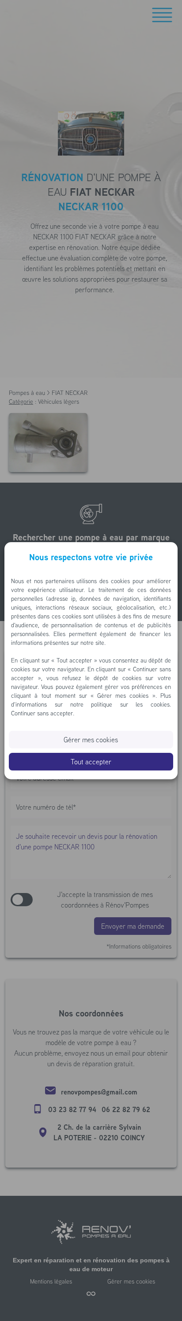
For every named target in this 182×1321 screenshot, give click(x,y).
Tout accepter (91, 761)
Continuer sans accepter (42, 713)
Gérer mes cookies (91, 739)
